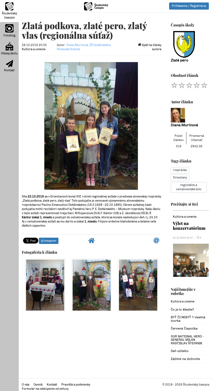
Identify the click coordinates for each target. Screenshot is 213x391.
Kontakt (9, 70)
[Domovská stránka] (91, 242)
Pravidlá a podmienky (75, 384)
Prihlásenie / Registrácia (189, 6)
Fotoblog (9, 35)
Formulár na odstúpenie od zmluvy (45, 389)
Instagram (49, 240)
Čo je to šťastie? (182, 309)
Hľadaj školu (9, 53)
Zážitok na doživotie (185, 359)
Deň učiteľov (180, 351)
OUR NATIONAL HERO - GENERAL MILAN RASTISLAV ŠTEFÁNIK (187, 340)
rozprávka (180, 170)
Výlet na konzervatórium (189, 225)
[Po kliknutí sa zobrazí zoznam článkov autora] (189, 115)
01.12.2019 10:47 (183, 237)
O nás (25, 384)
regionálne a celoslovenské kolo (188, 187)
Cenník (38, 384)
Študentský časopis (9, 15)
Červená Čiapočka (184, 328)
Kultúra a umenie (34, 49)
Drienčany (180, 177)
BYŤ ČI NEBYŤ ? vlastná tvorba (188, 319)
